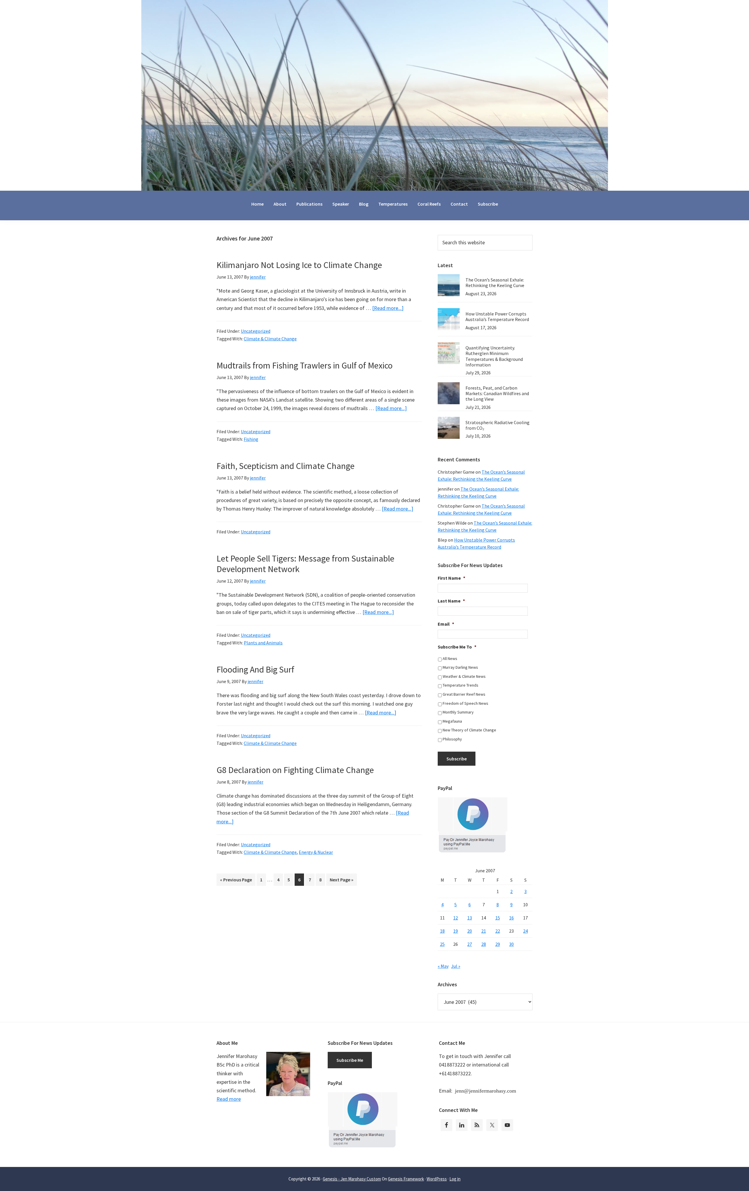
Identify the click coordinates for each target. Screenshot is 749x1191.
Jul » (455, 966)
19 (455, 931)
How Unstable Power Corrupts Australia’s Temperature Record (497, 316)
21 (483, 931)
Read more (229, 1099)
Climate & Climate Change (270, 339)
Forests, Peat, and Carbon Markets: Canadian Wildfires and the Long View (497, 393)
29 (497, 944)
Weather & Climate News (464, 676)
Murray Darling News (460, 667)
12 (455, 918)
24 (525, 931)
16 (511, 918)
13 (469, 918)
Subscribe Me (349, 1060)
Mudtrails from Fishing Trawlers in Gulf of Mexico (305, 365)
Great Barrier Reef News (464, 694)
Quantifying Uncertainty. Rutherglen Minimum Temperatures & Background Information (494, 356)
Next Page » (341, 881)
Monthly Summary (458, 712)
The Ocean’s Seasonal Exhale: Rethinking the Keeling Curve (494, 282)
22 (497, 931)
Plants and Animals (263, 643)
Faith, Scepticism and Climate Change (286, 465)
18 (442, 931)
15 (497, 918)
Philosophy (452, 739)
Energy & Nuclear (316, 852)
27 (469, 944)
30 (511, 944)
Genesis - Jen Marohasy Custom (352, 1179)
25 (442, 944)
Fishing (251, 439)
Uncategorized (255, 331)
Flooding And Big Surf (255, 669)
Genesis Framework (406, 1179)
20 (469, 931)
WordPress (437, 1179)
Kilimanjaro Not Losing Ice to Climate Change (299, 264)
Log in (455, 1179)
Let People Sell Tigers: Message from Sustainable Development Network (305, 563)
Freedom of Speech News (465, 703)
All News (450, 658)
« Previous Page (236, 881)
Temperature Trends (460, 685)
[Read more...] (387, 308)
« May (443, 966)
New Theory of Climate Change (469, 730)
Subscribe (456, 759)
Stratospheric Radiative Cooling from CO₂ (497, 425)
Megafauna (452, 721)
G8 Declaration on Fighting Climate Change (295, 769)
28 (483, 944)
